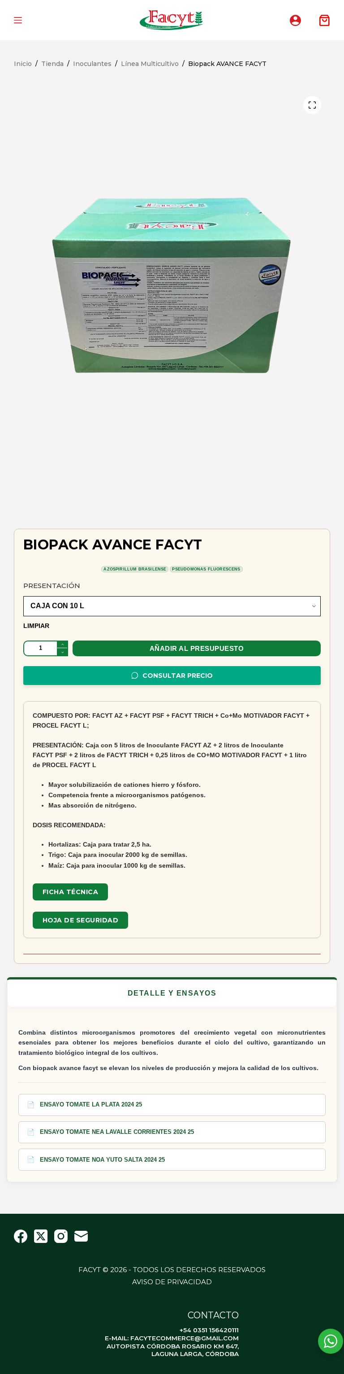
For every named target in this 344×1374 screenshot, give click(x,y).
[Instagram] (61, 1236)
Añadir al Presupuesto (197, 648)
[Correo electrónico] (81, 1236)
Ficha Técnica (71, 892)
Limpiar (36, 625)
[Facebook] (20, 1236)
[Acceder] (295, 20)
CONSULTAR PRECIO (177, 676)
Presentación (51, 585)
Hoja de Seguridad (81, 920)
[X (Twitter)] (40, 1236)
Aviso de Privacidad (172, 1281)
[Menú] (18, 20)
